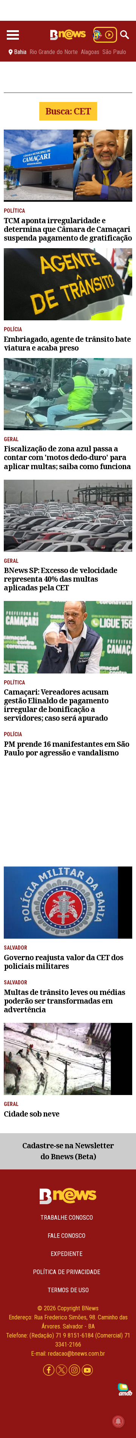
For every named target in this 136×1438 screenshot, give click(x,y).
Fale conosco (66, 1235)
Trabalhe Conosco (66, 1217)
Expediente (66, 1253)
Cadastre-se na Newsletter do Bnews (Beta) (68, 1151)
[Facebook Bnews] (49, 1370)
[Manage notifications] (118, 1421)
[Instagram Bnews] (75, 1370)
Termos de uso (68, 1290)
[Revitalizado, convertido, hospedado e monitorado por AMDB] (125, 1389)
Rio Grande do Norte (53, 52)
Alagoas (90, 52)
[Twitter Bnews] (62, 1370)
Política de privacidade (66, 1272)
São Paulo (114, 52)
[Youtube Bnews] (87, 1370)
